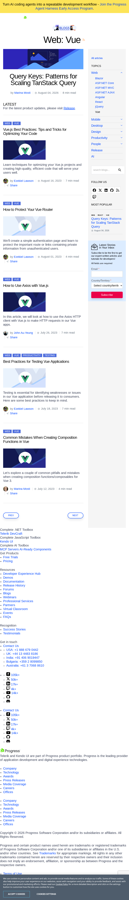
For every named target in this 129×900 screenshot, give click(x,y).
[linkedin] (106, 190)
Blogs (7, 593)
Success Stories (14, 629)
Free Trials (10, 557)
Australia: (25, 665)
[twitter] (100, 190)
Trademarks (47, 853)
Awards (8, 776)
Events (8, 613)
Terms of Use (12, 873)
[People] (107, 144)
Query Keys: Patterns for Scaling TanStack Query (43, 79)
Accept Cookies (16, 894)
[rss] (118, 190)
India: (22, 657)
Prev (11, 515)
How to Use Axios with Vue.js (25, 285)
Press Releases (14, 780)
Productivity (32, 355)
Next (75, 515)
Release (69, 108)
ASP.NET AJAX (105, 92)
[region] (64, 887)
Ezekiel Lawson (24, 180)
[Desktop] (107, 126)
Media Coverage (14, 784)
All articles (97, 58)
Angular (100, 97)
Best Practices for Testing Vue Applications (36, 361)
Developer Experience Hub (21, 573)
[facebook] (94, 190)
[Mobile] (107, 120)
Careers (8, 788)
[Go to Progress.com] (10, 752)
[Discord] (8, 701)
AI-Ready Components (35, 549)
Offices (8, 792)
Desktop (97, 125)
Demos (8, 577)
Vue (16, 123)
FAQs (7, 617)
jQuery (99, 106)
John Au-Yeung (23, 332)
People (96, 144)
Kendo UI (6, 541)
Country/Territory (100, 280)
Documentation (13, 581)
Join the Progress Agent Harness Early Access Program (80, 6)
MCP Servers (9, 549)
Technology (11, 772)
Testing (50, 355)
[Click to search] (120, 170)
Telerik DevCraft (11, 533)
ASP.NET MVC (104, 87)
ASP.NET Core (104, 83)
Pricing (8, 561)
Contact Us (11, 646)
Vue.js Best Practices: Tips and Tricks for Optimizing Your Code (35, 131)
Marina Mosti (22, 92)
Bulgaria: (24, 661)
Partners (9, 605)
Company (10, 768)
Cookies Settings (46, 894)
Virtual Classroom (15, 609)
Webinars (9, 597)
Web (7, 123)
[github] (112, 190)
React (99, 101)
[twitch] (94, 196)
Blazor (99, 78)
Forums (8, 589)
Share (13, 185)
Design (96, 131)
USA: (22, 649)
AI (92, 156)
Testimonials (11, 633)
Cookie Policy (62, 884)
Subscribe (107, 294)
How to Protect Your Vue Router (28, 209)
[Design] (107, 132)
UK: (22, 653)
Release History (14, 585)
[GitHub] (8, 697)
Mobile (95, 119)
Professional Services (18, 601)
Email (94, 269)
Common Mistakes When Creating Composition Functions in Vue (40, 439)
